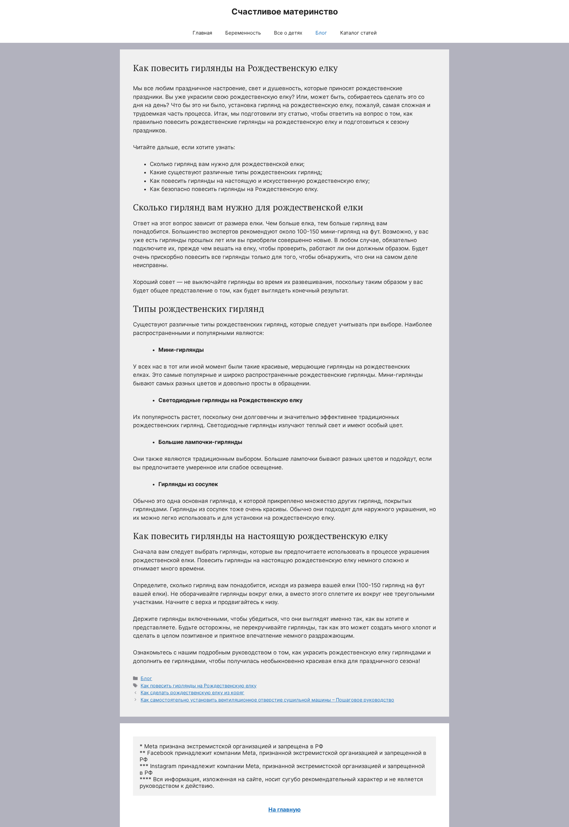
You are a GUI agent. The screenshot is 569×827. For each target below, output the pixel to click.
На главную (284, 809)
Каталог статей (358, 33)
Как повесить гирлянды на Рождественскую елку (199, 685)
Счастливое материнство (284, 11)
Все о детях (288, 33)
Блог (321, 33)
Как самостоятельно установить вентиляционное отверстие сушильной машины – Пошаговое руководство (267, 700)
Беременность (243, 33)
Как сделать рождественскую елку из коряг (192, 692)
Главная (202, 33)
